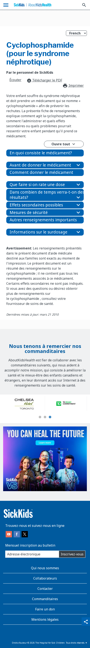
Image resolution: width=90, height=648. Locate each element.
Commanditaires (45, 599)
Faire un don (45, 609)
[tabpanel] (24, 403)
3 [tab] (50, 417)
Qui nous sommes (45, 568)
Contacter (45, 588)
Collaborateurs (45, 578)
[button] (45, 153)
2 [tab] (45, 417)
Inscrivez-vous (72, 554)
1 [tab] (40, 417)
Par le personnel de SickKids (29, 72)
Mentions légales (45, 619)
